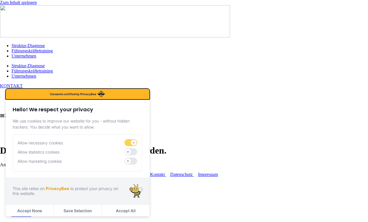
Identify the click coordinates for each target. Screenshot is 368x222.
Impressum (208, 174)
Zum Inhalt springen (18, 2)
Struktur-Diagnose (28, 45)
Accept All (126, 210)
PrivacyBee (57, 188)
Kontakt (158, 174)
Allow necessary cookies (40, 142)
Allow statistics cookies (39, 152)
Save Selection (78, 210)
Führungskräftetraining (32, 50)
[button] (184, 116)
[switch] (130, 142)
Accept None (29, 210)
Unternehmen (24, 55)
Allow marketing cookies (40, 161)
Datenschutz (182, 174)
